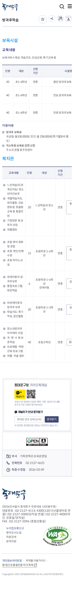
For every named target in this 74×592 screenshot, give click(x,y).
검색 (61, 9)
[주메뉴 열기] (70, 6)
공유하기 (52, 18)
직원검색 (11, 537)
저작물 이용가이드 (36, 560)
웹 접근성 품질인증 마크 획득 (17, 565)
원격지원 (11, 541)
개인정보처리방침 (12, 560)
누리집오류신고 (15, 528)
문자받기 (51, 419)
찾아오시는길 (14, 532)
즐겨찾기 (43, 19)
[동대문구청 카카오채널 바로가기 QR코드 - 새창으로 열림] (31, 394)
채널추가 (20, 396)
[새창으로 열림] (60, 18)
